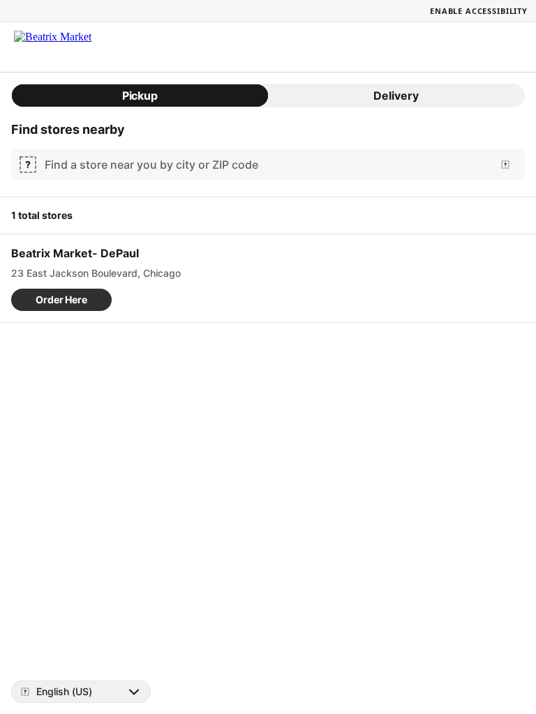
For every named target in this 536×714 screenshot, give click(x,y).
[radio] (140, 95)
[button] (61, 300)
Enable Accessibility (479, 11)
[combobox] (265, 164)
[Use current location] (505, 164)
